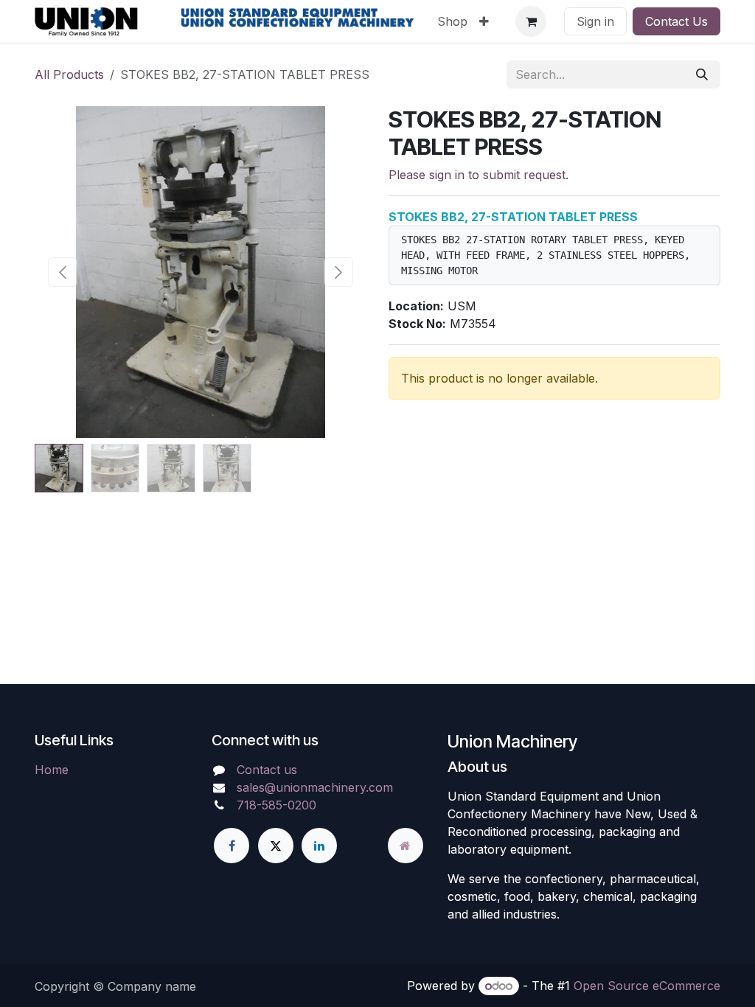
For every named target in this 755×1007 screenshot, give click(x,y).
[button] (63, 272)
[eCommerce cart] (530, 21)
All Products (69, 74)
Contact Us (676, 21)
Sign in (595, 21)
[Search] (701, 74)
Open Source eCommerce (647, 985)
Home (52, 769)
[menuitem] (452, 21)
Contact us (267, 769)
